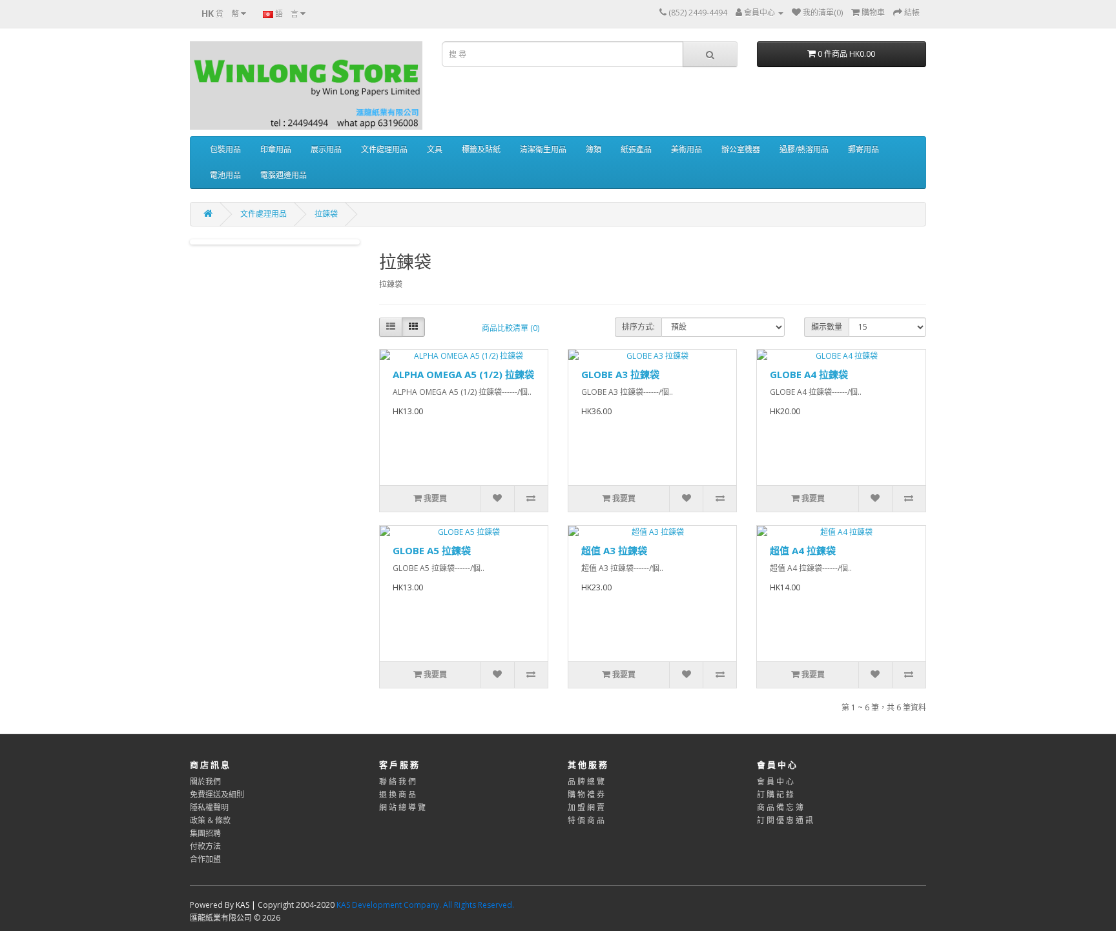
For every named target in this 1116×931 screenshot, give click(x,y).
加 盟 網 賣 (586, 807)
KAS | (247, 904)
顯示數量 (826, 326)
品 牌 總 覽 (586, 781)
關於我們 (205, 781)
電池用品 (225, 175)
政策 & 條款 (210, 820)
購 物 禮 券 (586, 794)
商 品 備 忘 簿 (780, 807)
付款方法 (205, 846)
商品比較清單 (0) (510, 328)
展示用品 (326, 149)
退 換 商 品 (397, 794)
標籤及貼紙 (481, 149)
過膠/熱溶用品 (804, 149)
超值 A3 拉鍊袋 (614, 550)
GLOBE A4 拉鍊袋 (809, 374)
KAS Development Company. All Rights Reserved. (425, 904)
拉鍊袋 (326, 213)
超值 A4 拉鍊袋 (803, 550)
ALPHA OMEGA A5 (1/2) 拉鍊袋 (463, 374)
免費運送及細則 (217, 794)
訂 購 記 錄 (775, 794)
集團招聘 (205, 833)
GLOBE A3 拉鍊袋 (620, 374)
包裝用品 (225, 149)
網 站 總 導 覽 (402, 807)
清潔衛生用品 (543, 149)
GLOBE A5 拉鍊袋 (432, 550)
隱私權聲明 (209, 807)
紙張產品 (636, 149)
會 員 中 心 (775, 781)
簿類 (593, 149)
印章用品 (275, 149)
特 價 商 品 (586, 820)
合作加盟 (205, 859)
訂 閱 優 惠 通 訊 (785, 820)
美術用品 (686, 149)
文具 (434, 149)
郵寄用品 (863, 149)
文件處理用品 (384, 149)
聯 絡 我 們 (397, 781)
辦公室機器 (740, 149)
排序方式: (638, 326)
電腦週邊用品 (283, 175)
